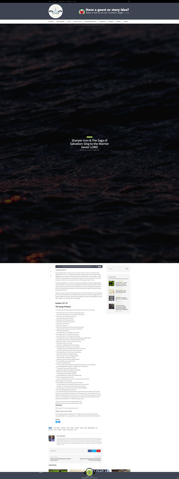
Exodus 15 (72, 427)
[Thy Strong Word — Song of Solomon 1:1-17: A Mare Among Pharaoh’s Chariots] (111, 283)
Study (68, 21)
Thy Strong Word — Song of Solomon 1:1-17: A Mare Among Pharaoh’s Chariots (121, 284)
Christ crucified (57, 427)
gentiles (81, 427)
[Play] (57, 266)
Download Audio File (60, 270)
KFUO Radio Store (61, 1)
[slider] (100, 266)
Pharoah (59, 429)
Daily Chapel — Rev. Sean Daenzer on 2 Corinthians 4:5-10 (122, 299)
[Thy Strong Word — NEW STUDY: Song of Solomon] (111, 291)
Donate (74, 1)
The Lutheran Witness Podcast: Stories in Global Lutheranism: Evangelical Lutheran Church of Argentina (122, 307)
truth (75, 429)
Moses (55, 429)
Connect (118, 21)
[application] (78, 266)
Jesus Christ (51, 429)
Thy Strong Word (119, 281)
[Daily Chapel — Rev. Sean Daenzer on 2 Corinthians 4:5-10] (111, 298)
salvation (64, 429)
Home (50, 1)
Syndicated (102, 21)
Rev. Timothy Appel (83, 150)
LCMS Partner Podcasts (90, 21)
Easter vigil (63, 427)
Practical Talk (77, 21)
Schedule (110, 21)
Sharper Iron (89, 137)
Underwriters (68, 1)
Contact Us (54, 1)
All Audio (51, 21)
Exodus (68, 427)
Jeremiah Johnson (91, 427)
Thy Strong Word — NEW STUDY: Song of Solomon (121, 291)
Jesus (96, 427)
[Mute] (96, 266)
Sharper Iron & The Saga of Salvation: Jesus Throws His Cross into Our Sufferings (90, 459)
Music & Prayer (60, 21)
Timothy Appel (70, 429)
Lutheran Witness (119, 304)
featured (77, 427)
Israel (85, 427)
